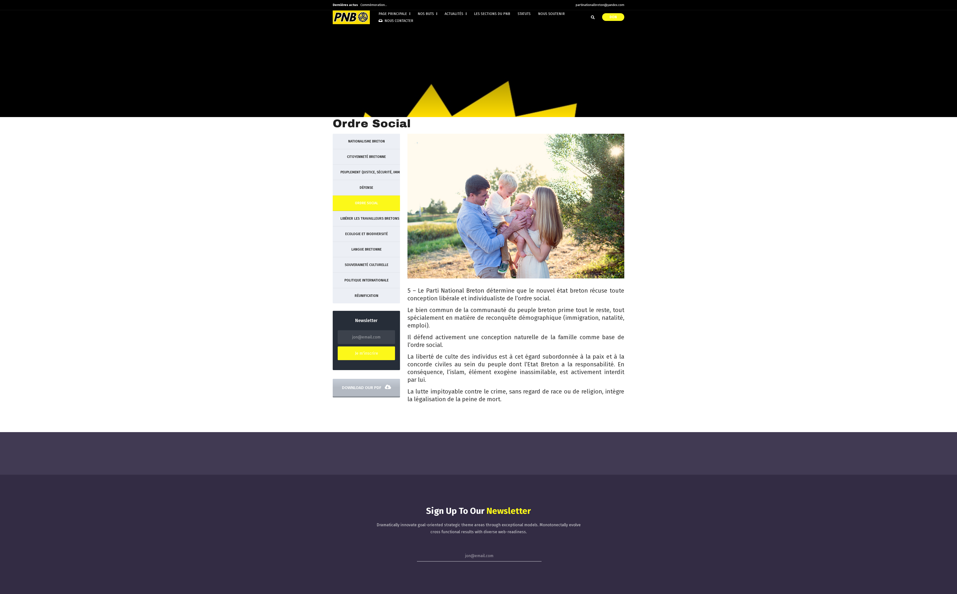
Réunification (366, 296)
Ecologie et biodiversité (366, 234)
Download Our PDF (362, 387)
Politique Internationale (366, 280)
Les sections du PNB (492, 14)
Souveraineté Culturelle (366, 265)
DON (613, 17)
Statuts (524, 14)
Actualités (454, 14)
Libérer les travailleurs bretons (369, 218)
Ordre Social (366, 203)
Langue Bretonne (366, 249)
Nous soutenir (551, 14)
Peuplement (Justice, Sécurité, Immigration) (370, 172)
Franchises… (369, 5)
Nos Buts (426, 14)
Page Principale (393, 14)
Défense (366, 188)
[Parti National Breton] (351, 17)
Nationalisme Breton (366, 141)
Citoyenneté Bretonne (366, 157)
